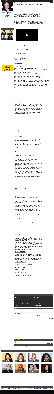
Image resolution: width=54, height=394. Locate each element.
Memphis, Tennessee (19, 63)
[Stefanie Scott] (4, 37)
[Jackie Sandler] (10, 32)
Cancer (11, 12)
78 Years (17, 47)
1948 (8, 12)
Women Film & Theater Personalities (20, 128)
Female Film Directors (44, 89)
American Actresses (23, 127)
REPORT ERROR (49, 343)
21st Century (5, 388)
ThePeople (5, 0)
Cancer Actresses (37, 89)
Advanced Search (40, 4)
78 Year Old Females (22, 47)
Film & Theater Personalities (7, 19)
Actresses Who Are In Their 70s (37, 127)
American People (17, 89)
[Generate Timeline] (19, 339)
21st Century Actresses (29, 388)
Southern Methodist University (30, 89)
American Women (22, 89)
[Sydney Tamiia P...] (10, 37)
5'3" (17, 58)
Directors (9, 18)
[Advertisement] (27, 8)
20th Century (2, 388)
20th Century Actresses (18, 388)
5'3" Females (23, 58)
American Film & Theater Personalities (26, 249)
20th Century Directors (23, 388)
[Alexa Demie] (4, 32)
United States (21, 55)
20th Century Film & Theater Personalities (43, 388)
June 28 (6, 12)
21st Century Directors (35, 388)
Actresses (4, 18)
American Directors (30, 127)
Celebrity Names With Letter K (11, 388)
